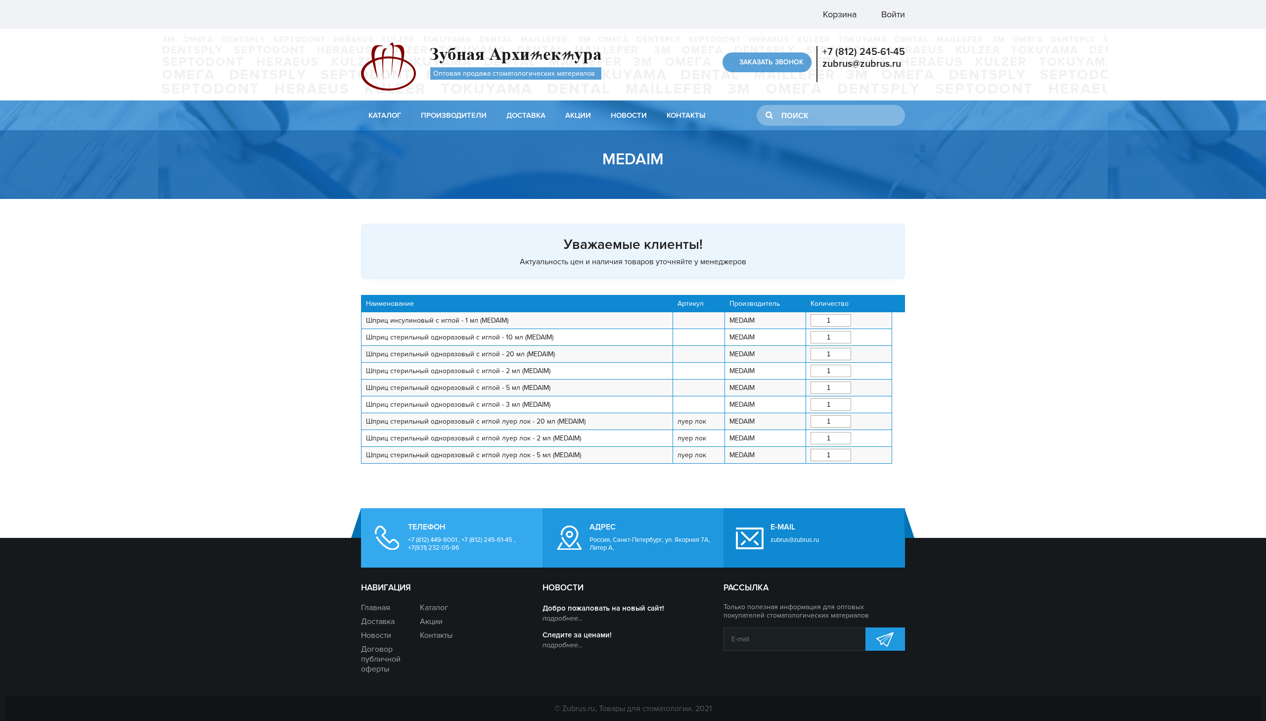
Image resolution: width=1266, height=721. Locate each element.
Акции (578, 115)
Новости (629, 115)
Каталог (384, 115)
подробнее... (563, 618)
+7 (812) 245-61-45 (863, 52)
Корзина (838, 14)
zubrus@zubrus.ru (861, 64)
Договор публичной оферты (381, 659)
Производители (454, 115)
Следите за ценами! (577, 634)
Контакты (686, 115)
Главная (375, 608)
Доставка (525, 115)
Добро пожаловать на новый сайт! (603, 608)
